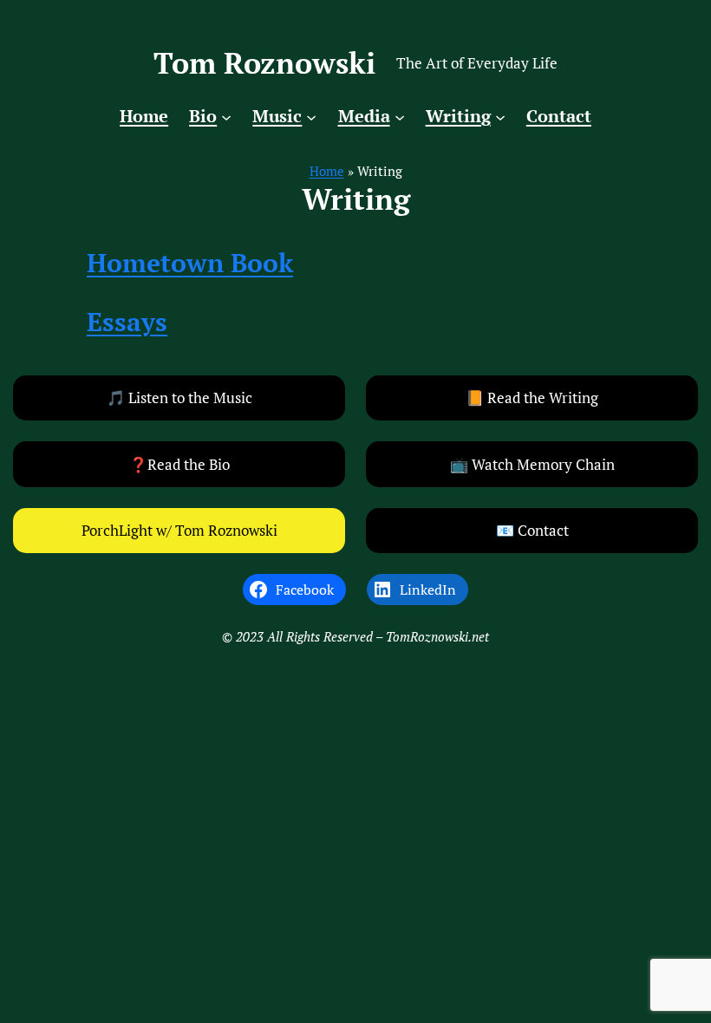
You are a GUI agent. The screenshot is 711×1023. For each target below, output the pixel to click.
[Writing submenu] (500, 116)
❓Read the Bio (179, 464)
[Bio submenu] (226, 116)
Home (327, 170)
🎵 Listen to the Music (179, 397)
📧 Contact (532, 530)
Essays (127, 321)
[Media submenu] (400, 116)
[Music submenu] (311, 116)
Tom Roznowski (264, 62)
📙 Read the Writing (532, 397)
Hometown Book (190, 262)
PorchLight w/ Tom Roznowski (179, 530)
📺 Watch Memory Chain (532, 464)
